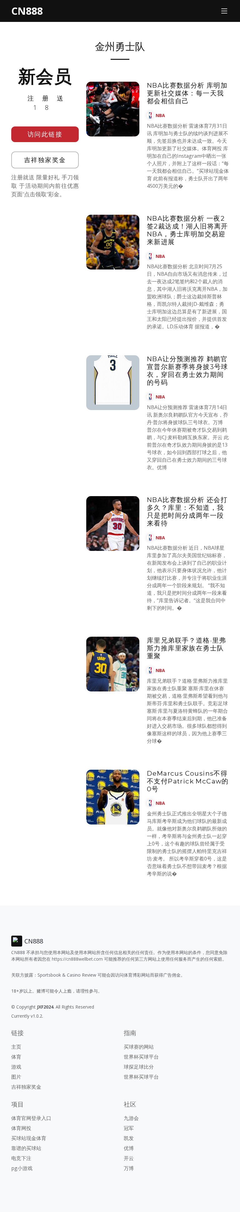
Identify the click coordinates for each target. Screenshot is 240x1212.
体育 (16, 1056)
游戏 (16, 1066)
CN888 (27, 11)
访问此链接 (45, 134)
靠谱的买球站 (26, 1148)
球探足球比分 (139, 1066)
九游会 (131, 1118)
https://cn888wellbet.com (77, 959)
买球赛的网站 (139, 1046)
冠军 (129, 1128)
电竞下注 (21, 1158)
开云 (129, 1158)
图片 (16, 1076)
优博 (129, 1148)
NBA (160, 115)
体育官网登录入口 (31, 1118)
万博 (129, 1168)
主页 (16, 1046)
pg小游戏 (21, 1168)
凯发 (129, 1138)
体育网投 (21, 1128)
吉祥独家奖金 (45, 160)
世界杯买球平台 (141, 1056)
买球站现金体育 (28, 1138)
